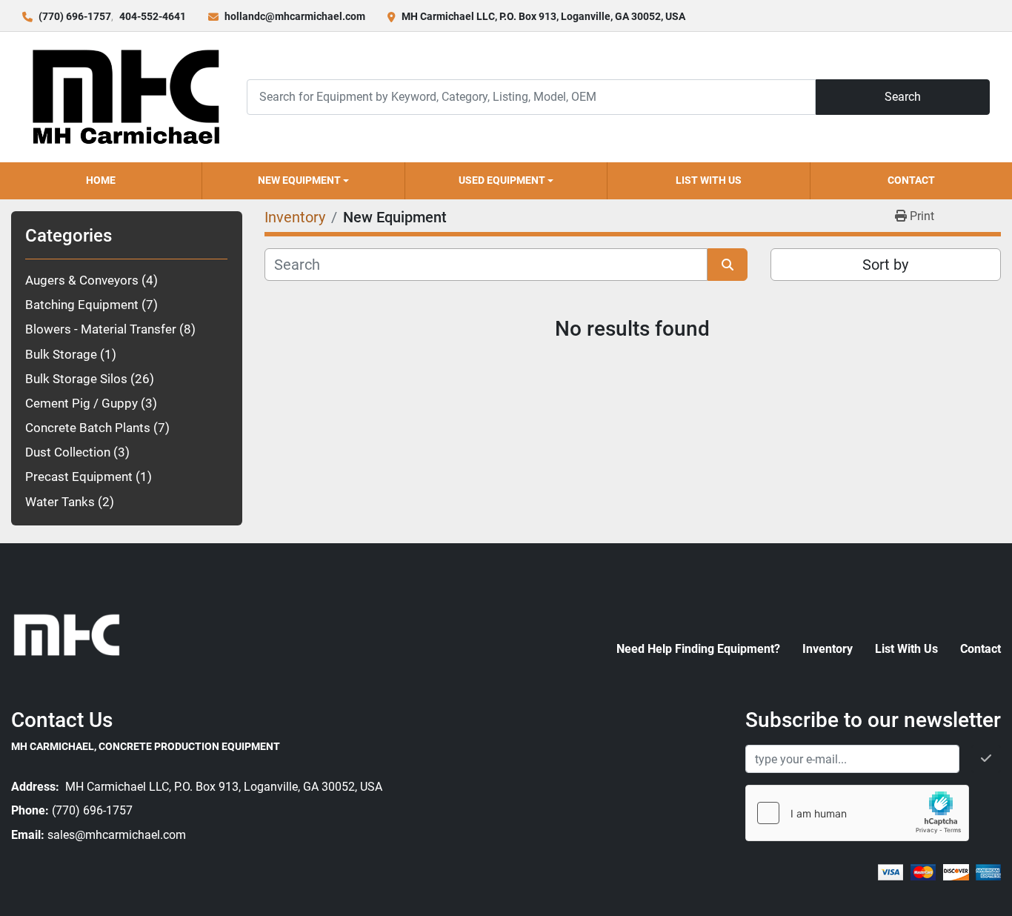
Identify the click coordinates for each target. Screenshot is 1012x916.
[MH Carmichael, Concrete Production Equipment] (66, 634)
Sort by (885, 264)
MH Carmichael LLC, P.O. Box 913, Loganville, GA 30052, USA (543, 16)
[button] (303, 180)
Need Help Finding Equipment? (698, 649)
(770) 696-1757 (75, 16)
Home (101, 180)
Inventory (827, 649)
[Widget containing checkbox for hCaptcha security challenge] (857, 813)
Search (903, 97)
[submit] (728, 264)
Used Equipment (502, 180)
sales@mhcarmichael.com (116, 835)
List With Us (709, 180)
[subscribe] (986, 759)
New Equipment (299, 180)
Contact (911, 180)
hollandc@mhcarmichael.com (294, 16)
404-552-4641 (152, 16)
